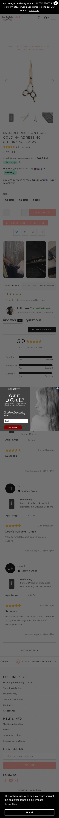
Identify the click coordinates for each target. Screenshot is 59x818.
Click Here (34, 10)
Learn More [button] (11, 804)
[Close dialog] (57, 389)
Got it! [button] (29, 812)
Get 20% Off (13, 427)
